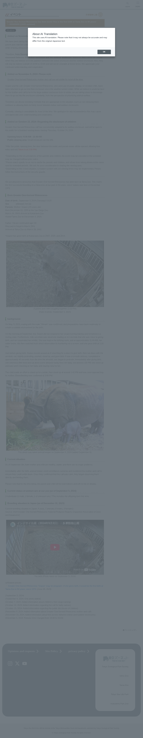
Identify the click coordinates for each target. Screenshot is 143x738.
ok (104, 52)
